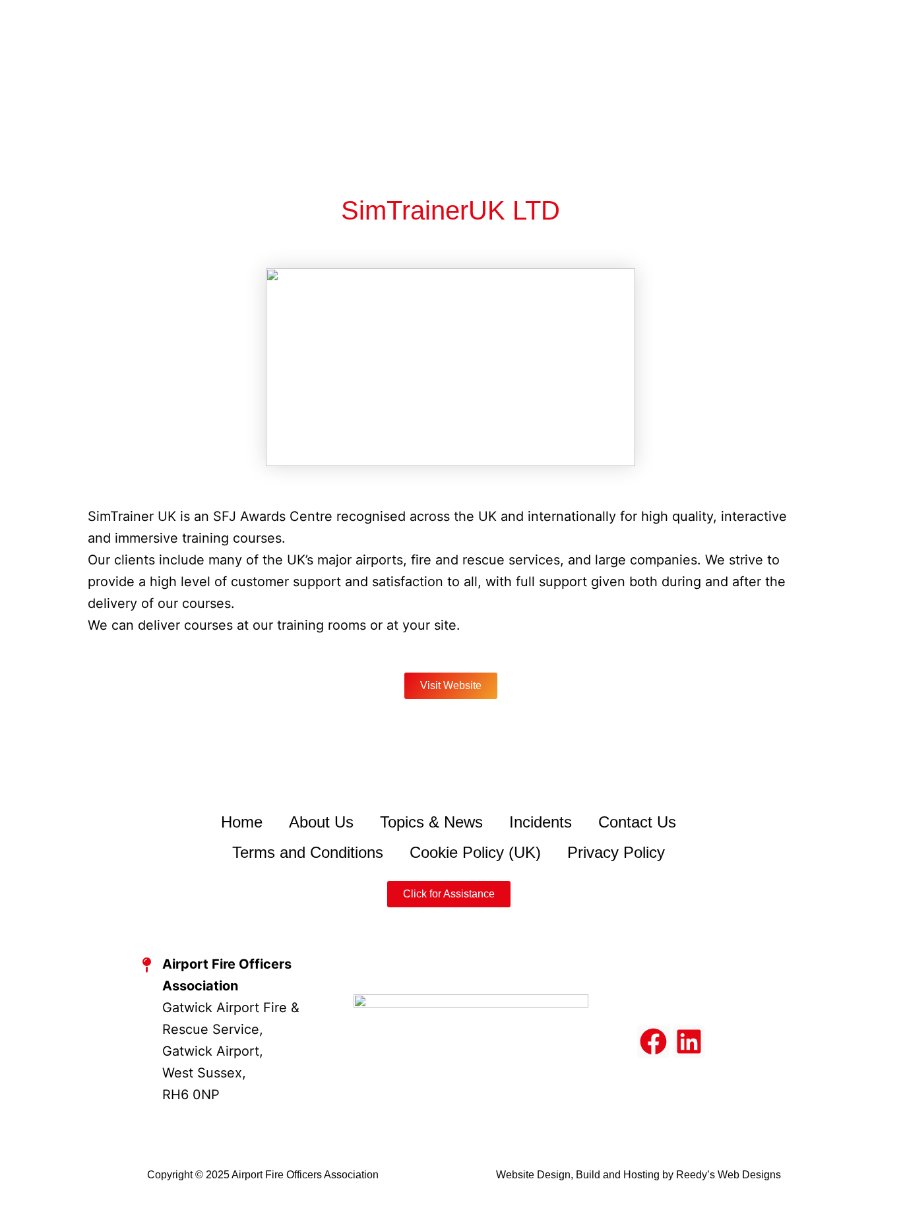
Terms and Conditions (307, 852)
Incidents (540, 822)
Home (242, 822)
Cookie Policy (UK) (475, 852)
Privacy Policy (616, 852)
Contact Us (637, 822)
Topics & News (431, 822)
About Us (321, 822)
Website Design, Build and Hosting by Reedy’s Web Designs (638, 1174)
